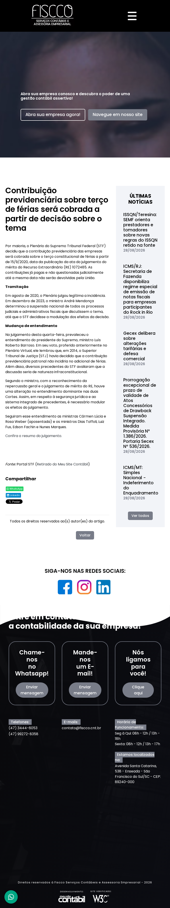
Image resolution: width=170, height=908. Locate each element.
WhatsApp (16, 488)
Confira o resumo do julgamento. (33, 435)
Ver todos (140, 515)
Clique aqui (138, 689)
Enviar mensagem (32, 689)
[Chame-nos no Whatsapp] (11, 897)
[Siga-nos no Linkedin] (103, 588)
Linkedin (14, 495)
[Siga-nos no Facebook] (65, 588)
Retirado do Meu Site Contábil (62, 464)
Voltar (85, 535)
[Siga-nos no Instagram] (84, 588)
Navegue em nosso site (118, 115)
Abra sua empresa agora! (52, 115)
